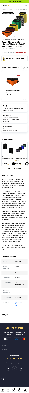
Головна (3, 9)
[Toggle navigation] (26, 5)
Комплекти (9, 9)
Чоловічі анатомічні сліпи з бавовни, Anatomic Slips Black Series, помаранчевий (12, 91)
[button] (26, 67)
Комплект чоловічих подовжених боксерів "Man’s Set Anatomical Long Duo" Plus (7, 157)
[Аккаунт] (25, 389)
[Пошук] (8, 389)
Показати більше (14, 168)
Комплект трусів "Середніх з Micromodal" (21, 157)
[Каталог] (3, 389)
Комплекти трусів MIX (19, 9)
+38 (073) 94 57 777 (14, 328)
